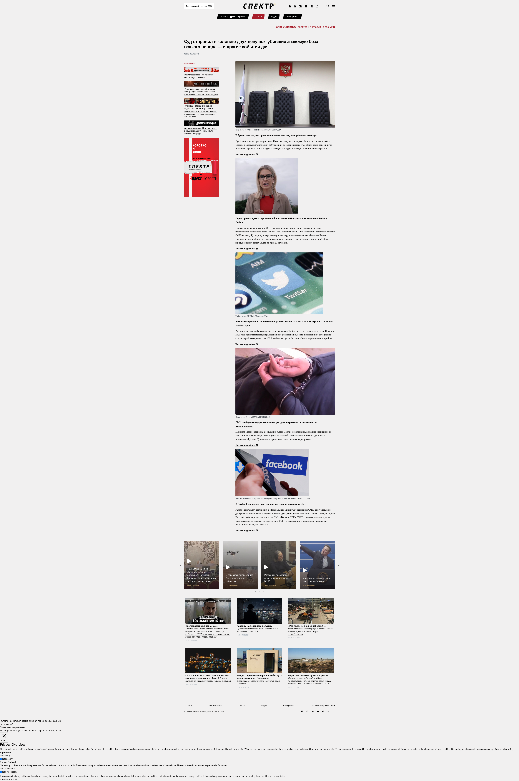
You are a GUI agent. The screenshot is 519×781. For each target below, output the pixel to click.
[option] (201, 565)
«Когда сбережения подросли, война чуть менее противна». (259, 679)
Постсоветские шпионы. (207, 631)
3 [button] (263, 591)
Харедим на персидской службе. (257, 628)
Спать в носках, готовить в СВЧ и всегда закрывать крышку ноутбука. (208, 678)
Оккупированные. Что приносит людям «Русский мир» (198, 76)
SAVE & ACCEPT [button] (8, 779)
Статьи (258, 16)
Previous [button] (180, 565)
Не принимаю (18, 727)
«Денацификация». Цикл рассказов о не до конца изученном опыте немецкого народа (200, 131)
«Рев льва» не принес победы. (310, 629)
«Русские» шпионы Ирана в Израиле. (309, 679)
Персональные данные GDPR (323, 705)
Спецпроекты (292, 16)
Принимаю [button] (5, 727)
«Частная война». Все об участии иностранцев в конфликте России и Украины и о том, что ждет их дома (201, 91)
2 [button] (259, 591)
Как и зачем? (6, 724)
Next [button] (338, 565)
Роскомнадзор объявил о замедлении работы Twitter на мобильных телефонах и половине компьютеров (284, 323)
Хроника (242, 16)
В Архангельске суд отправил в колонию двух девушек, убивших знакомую (276, 135)
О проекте (188, 705)
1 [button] (255, 591)
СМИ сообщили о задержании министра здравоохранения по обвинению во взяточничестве (276, 424)
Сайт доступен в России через (305, 27)
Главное (224, 16)
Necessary (7, 758)
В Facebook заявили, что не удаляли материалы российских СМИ (271, 504)
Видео (274, 16)
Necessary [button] (5, 755)
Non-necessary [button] (7, 768)
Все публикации (215, 705)
